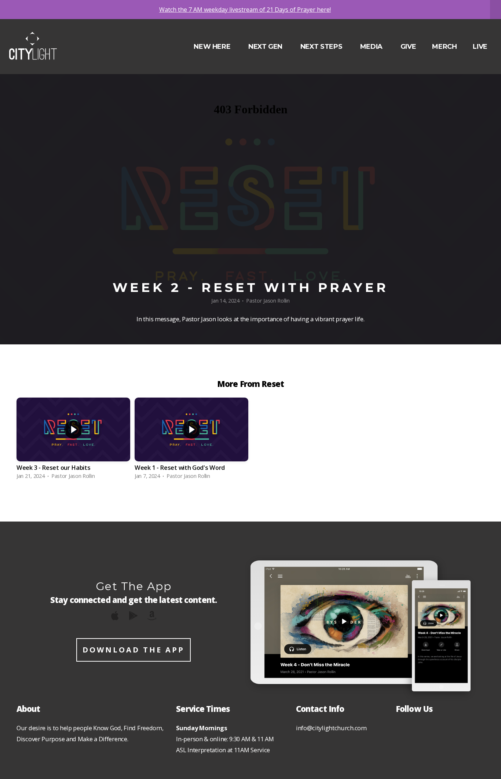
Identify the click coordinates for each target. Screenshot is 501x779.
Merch (444, 47)
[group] (73, 440)
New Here (213, 47)
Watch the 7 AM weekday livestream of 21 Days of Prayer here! (245, 10)
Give (408, 47)
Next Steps (322, 47)
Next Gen (266, 47)
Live (480, 47)
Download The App (133, 650)
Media (372, 47)
